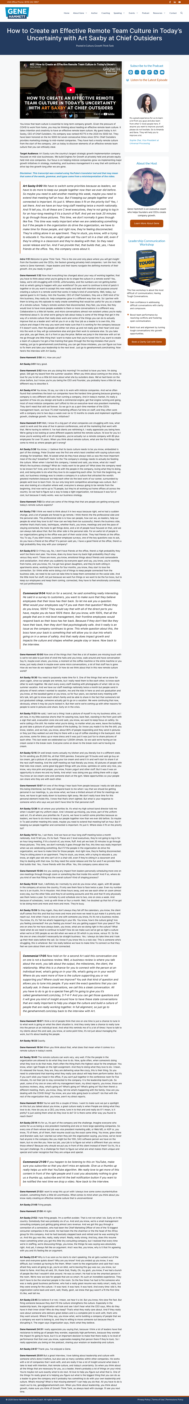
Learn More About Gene (146, 223)
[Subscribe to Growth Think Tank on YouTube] (162, 72)
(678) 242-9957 (31, 2)
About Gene (78, 13)
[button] (181, 13)
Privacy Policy (144, 1399)
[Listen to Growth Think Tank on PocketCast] (149, 72)
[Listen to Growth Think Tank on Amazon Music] (137, 72)
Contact (173, 13)
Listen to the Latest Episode (149, 80)
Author (94, 13)
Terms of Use (158, 1399)
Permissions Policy (174, 1399)
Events (132, 13)
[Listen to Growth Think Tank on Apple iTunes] (143, 72)
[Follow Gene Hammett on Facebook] (170, 2)
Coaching (105, 13)
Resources (157, 13)
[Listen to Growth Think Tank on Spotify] (130, 72)
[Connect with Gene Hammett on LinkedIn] (174, 2)
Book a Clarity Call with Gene (147, 341)
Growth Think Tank (104, 45)
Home (66, 13)
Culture (90, 45)
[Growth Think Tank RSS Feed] (156, 72)
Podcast (145, 13)
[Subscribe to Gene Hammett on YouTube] (179, 2)
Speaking (118, 13)
